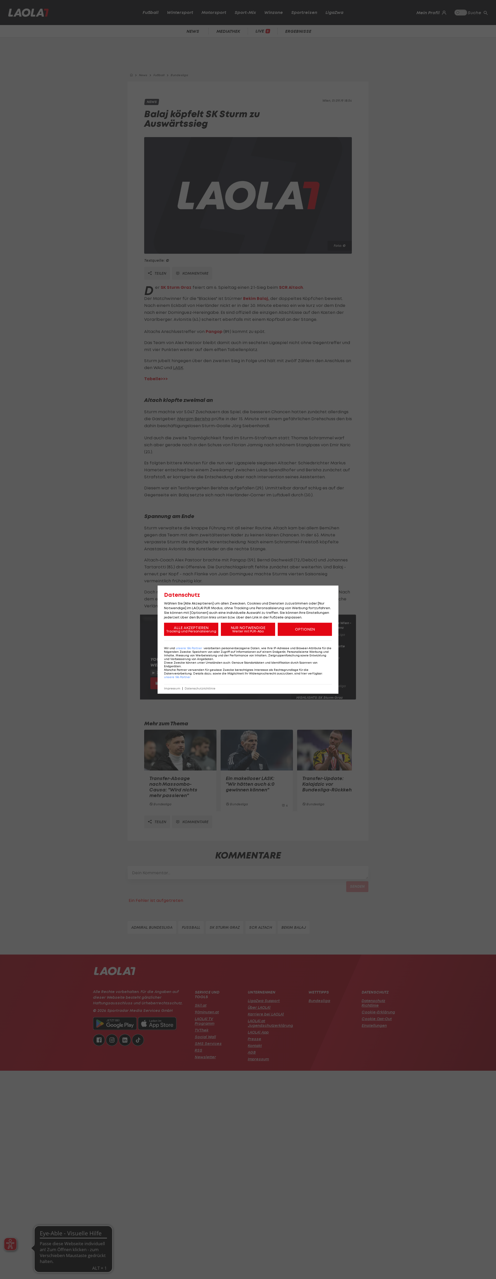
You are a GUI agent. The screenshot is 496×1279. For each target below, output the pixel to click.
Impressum (172, 688)
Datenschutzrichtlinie (200, 688)
